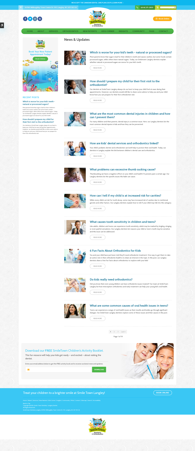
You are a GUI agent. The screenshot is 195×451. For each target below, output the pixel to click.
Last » (123, 332)
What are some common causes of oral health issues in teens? (129, 305)
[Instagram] (35, 19)
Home (30, 31)
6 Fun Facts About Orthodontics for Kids (115, 250)
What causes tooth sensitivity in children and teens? (123, 222)
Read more (97, 68)
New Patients (90, 31)
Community (138, 31)
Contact (163, 31)
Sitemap (83, 400)
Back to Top (26, 403)
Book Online (164, 19)
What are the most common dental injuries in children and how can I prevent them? (130, 115)
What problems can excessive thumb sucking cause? (123, 169)
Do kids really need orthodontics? (111, 279)
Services (53, 31)
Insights (123, 31)
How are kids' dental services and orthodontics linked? (124, 143)
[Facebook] (25, 19)
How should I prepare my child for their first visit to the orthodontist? (125, 83)
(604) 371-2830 (147, 7)
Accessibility (96, 400)
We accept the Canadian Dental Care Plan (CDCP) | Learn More (96, 3)
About (40, 31)
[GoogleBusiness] (40, 19)
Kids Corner (107, 31)
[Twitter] (30, 19)
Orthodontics (70, 31)
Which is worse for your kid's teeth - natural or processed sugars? (131, 52)
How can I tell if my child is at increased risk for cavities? (125, 195)
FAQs (151, 31)
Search (90, 400)
